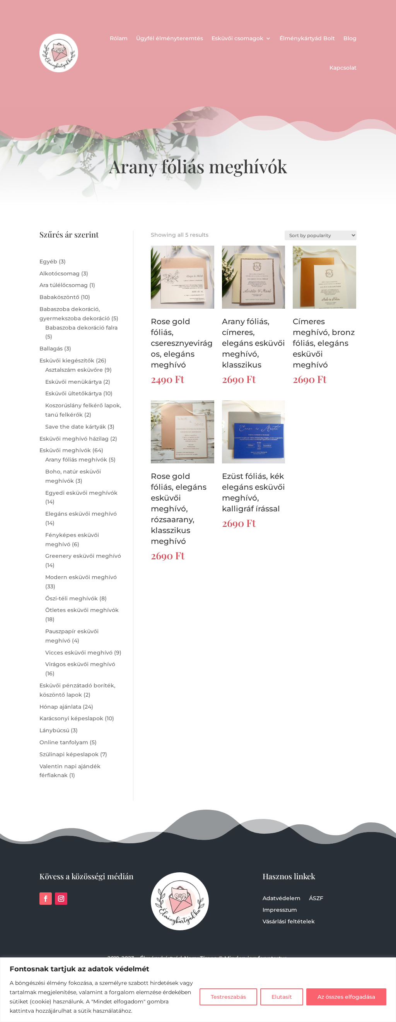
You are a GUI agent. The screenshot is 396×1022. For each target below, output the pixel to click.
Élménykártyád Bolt (307, 38)
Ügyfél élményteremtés (169, 38)
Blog (350, 38)
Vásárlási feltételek (289, 922)
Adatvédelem (281, 899)
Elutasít (281, 996)
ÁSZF (316, 899)
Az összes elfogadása (346, 996)
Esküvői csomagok (237, 38)
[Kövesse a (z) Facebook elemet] (45, 898)
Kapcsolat (343, 67)
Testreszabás (228, 996)
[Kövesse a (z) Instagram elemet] (61, 898)
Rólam (119, 38)
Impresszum (280, 910)
